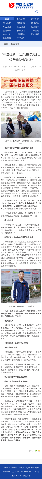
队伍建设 (21, 27)
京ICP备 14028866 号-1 (22, 472)
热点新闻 (7, 23)
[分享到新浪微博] (39, 451)
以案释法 (21, 34)
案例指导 (35, 27)
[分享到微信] (36, 451)
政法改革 (35, 23)
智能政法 (7, 30)
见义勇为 (21, 38)
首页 (7, 19)
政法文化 (7, 34)
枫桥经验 (21, 23)
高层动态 (35, 19)
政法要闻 (21, 19)
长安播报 (14, 44)
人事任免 (35, 30)
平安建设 (7, 27)
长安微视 (35, 34)
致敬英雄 (7, 38)
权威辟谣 (21, 30)
